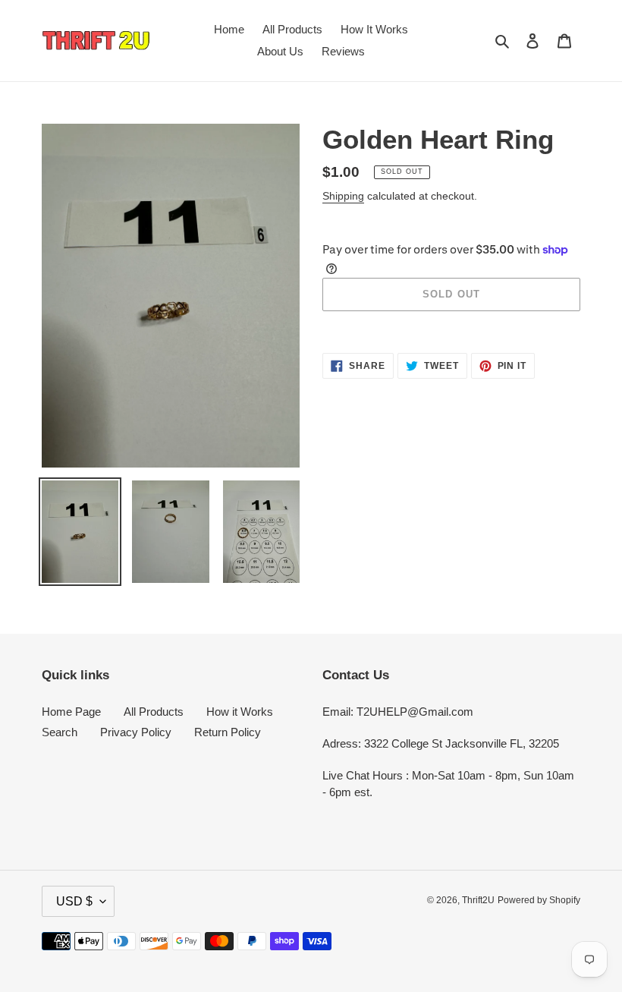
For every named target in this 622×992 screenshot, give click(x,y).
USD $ (74, 901)
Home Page (71, 711)
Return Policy (227, 732)
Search (59, 732)
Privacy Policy (135, 732)
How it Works (239, 711)
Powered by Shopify (539, 900)
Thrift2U (478, 900)
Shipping (343, 196)
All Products (154, 711)
